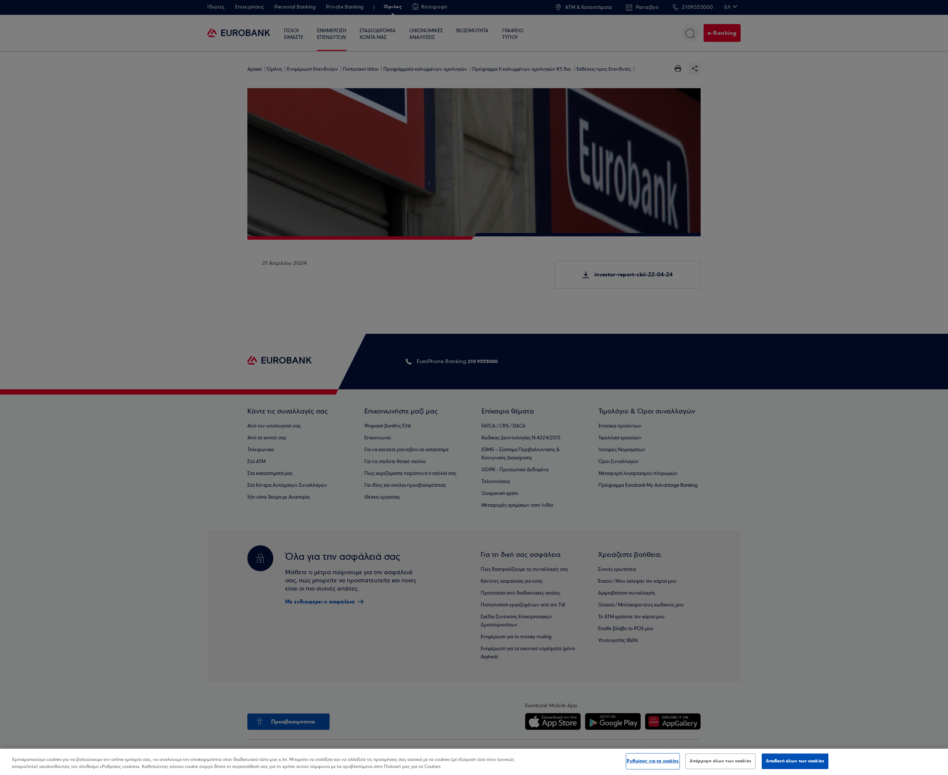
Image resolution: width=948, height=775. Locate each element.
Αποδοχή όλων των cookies (795, 761)
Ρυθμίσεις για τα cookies (653, 761)
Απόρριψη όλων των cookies (720, 761)
